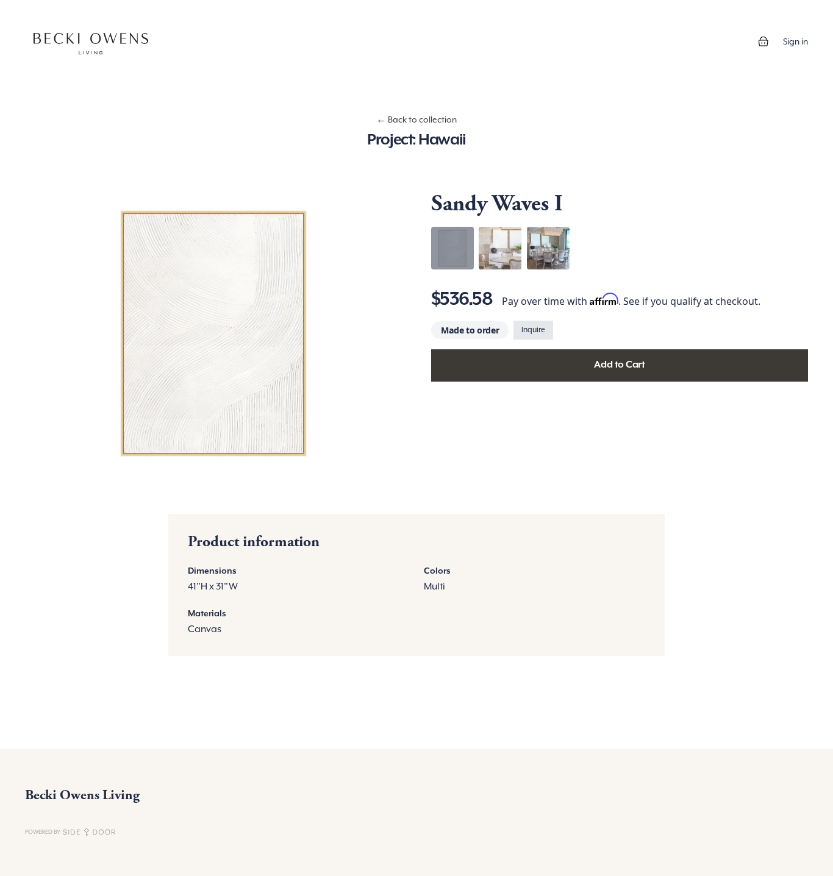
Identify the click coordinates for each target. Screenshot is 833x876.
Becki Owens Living (82, 795)
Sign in (795, 41)
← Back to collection (416, 119)
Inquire (533, 330)
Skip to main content (50, 12)
